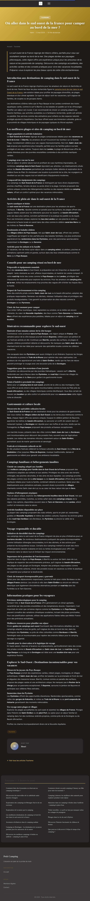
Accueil (9, 46)
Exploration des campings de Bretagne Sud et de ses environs (24, 804)
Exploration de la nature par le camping (19, 810)
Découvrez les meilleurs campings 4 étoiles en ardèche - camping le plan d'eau (22, 835)
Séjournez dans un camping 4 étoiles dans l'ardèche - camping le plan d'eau (65, 804)
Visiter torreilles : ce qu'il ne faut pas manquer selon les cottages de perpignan (66, 811)
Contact (6, 887)
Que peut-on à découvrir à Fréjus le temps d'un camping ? (64, 830)
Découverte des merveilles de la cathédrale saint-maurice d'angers (23, 796)
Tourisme (45, 17)
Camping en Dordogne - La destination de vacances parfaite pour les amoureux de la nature (24, 828)
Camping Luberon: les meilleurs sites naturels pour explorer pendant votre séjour (65, 796)
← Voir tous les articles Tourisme (20, 760)
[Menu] (49, 3)
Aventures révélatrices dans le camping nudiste (22, 822)
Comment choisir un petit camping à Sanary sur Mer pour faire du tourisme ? (66, 789)
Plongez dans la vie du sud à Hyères (60, 817)
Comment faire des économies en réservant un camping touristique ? (22, 789)
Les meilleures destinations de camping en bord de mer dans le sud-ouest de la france (23, 816)
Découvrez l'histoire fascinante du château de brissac (63, 823)
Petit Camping (11, 856)
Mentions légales (10, 883)
